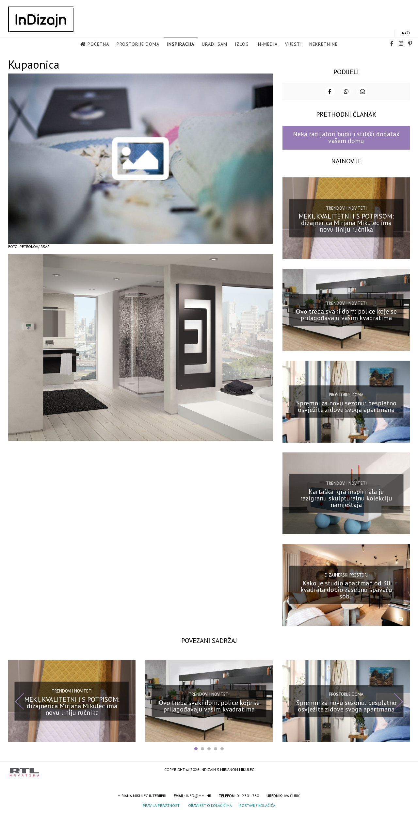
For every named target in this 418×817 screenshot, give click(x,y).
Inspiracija (180, 44)
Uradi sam (214, 44)
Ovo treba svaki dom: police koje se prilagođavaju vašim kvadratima (346, 314)
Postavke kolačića (257, 805)
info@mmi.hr (198, 795)
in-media (267, 44)
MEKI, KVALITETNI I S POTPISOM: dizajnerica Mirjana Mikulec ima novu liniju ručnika (346, 223)
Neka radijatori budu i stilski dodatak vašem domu (346, 137)
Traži (405, 32)
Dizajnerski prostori (346, 575)
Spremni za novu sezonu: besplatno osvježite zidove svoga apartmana (346, 406)
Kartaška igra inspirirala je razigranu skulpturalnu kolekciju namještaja (346, 498)
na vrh (401, 770)
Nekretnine (323, 44)
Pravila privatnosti (162, 805)
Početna (98, 44)
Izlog (242, 44)
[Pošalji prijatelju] (362, 91)
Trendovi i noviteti (346, 208)
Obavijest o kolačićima (210, 805)
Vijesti (293, 44)
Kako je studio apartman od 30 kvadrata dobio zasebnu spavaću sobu (346, 589)
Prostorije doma (138, 44)
